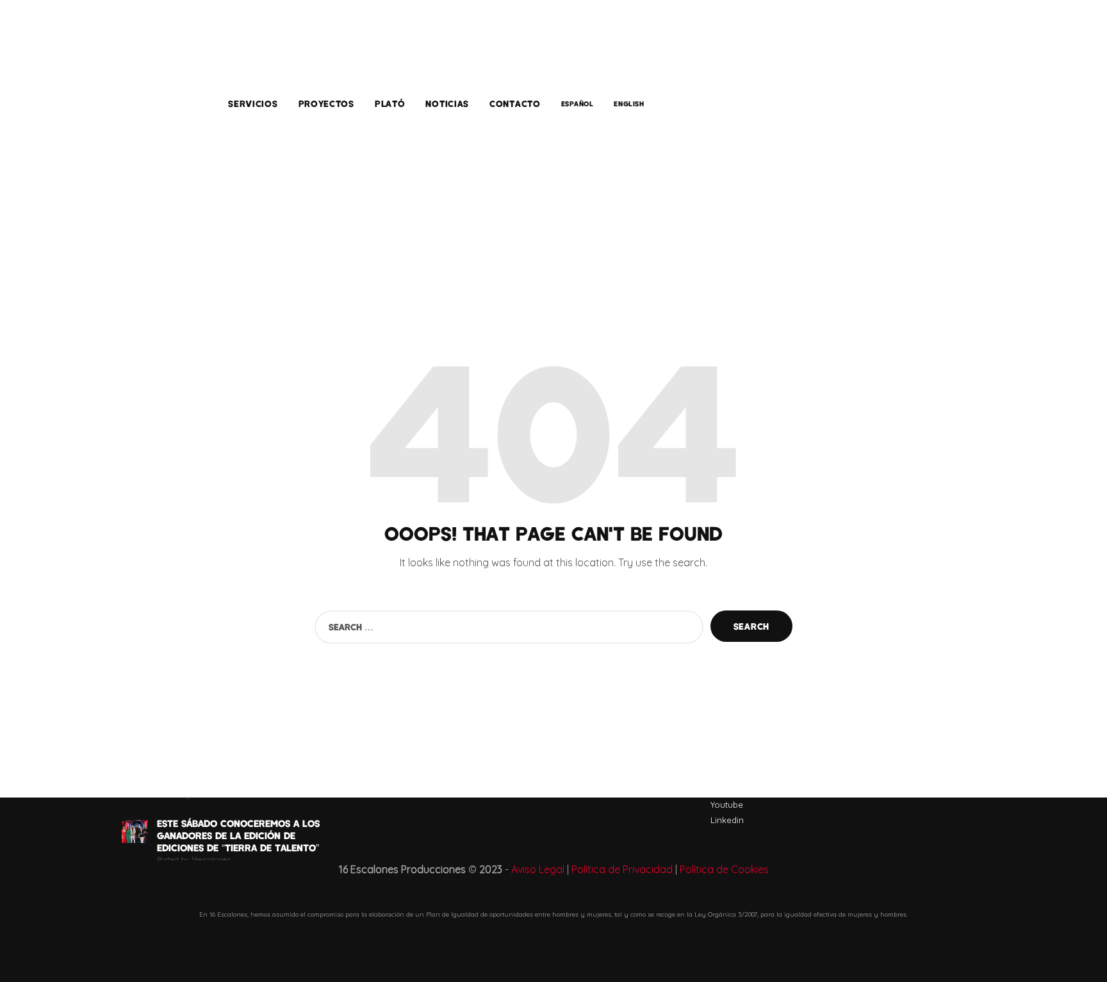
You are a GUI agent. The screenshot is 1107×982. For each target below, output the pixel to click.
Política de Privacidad (622, 869)
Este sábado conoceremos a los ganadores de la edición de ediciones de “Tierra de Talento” (238, 835)
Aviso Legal (537, 869)
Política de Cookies (724, 869)
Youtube (726, 804)
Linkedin (727, 820)
